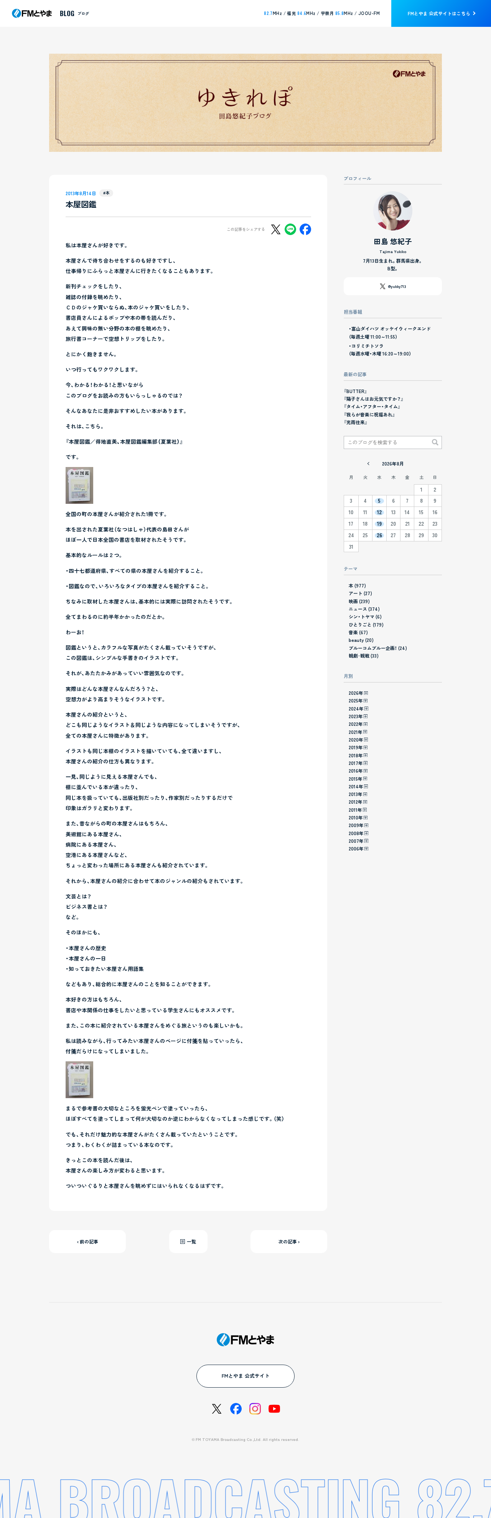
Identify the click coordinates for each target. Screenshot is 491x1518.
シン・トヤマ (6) (365, 616)
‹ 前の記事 (87, 1241)
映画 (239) (359, 601)
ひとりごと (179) (366, 624)
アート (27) (360, 593)
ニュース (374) (364, 608)
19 (379, 524)
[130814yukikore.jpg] (79, 498)
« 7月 (368, 464)
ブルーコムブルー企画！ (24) (378, 648)
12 (379, 512)
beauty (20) (361, 639)
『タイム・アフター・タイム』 (372, 406)
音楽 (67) (358, 632)
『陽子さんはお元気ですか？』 (374, 398)
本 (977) (357, 585)
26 (379, 535)
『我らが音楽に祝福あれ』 (369, 414)
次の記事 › (289, 1241)
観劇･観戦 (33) (364, 655)
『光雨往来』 (355, 422)
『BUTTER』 (355, 391)
